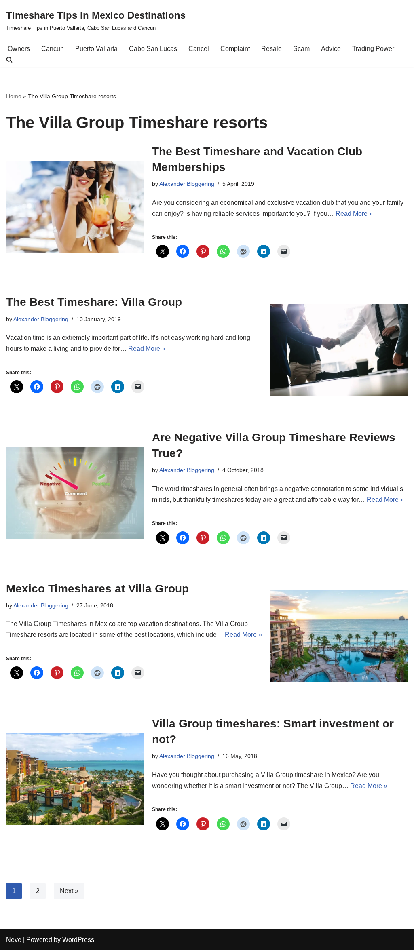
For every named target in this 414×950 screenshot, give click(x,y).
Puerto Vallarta (96, 48)
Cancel (198, 48)
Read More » (354, 213)
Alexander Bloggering (186, 184)
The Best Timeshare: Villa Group (94, 302)
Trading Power (373, 48)
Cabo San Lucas (153, 48)
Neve (13, 939)
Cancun (52, 48)
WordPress (78, 939)
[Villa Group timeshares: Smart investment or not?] (75, 779)
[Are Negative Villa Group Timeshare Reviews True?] (75, 493)
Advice (331, 48)
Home (13, 96)
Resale (271, 48)
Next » (69, 890)
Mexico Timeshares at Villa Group (97, 588)
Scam (301, 48)
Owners (19, 48)
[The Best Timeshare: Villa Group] (339, 350)
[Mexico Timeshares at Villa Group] (339, 636)
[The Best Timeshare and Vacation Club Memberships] (75, 207)
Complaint (235, 48)
